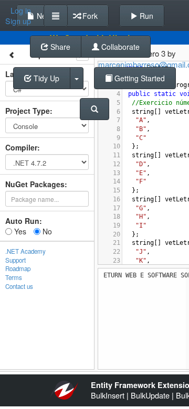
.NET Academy (25, 251)
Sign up (18, 21)
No (46, 231)
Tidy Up (45, 78)
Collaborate (119, 46)
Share (59, 46)
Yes (19, 231)
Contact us (19, 286)
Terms (13, 277)
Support (15, 260)
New (43, 15)
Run (145, 15)
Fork (89, 15)
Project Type (27, 110)
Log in (20, 10)
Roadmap (17, 268)
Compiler (21, 147)
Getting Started (138, 78)
